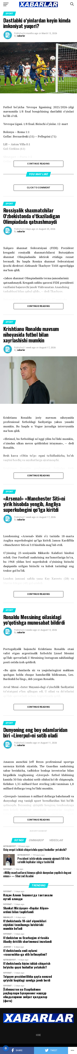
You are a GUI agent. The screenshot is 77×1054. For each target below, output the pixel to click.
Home (38, 1035)
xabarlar (21, 36)
